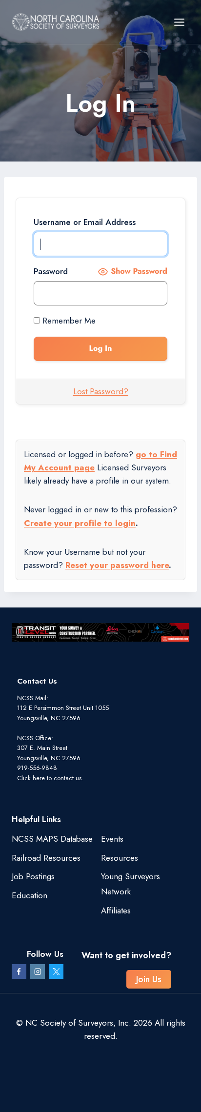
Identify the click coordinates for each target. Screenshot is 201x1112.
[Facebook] (19, 971)
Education (29, 895)
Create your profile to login (80, 523)
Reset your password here (117, 565)
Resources (119, 858)
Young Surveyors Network (130, 883)
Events (112, 839)
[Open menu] (179, 22)
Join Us (148, 979)
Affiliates (116, 910)
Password (51, 271)
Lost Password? (100, 391)
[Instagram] (37, 971)
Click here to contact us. (50, 778)
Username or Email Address (85, 222)
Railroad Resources (46, 858)
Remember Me (68, 320)
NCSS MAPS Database (52, 839)
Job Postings (33, 876)
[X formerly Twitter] (56, 971)
